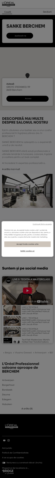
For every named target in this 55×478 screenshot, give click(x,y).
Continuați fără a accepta (42, 224)
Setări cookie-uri (27, 251)
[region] (27, 239)
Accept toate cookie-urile (27, 244)
